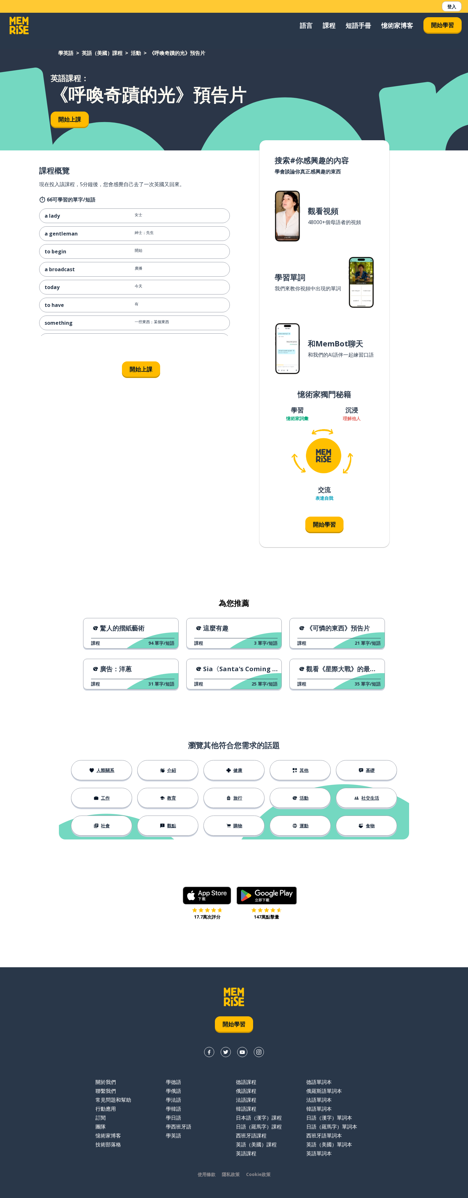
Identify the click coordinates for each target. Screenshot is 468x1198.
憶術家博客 (397, 25)
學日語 (173, 1117)
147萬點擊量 (266, 917)
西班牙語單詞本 (324, 1135)
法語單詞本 (319, 1099)
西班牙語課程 (251, 1135)
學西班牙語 (178, 1126)
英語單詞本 (319, 1153)
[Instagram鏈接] (259, 1052)
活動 (136, 52)
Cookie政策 (258, 1174)
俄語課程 (246, 1090)
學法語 (173, 1099)
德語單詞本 (319, 1081)
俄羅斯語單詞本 (324, 1090)
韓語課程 (246, 1108)
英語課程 (246, 1153)
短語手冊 (358, 25)
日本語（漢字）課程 (259, 1117)
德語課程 (246, 1081)
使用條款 (207, 1174)
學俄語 (173, 1090)
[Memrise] (19, 25)
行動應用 (106, 1108)
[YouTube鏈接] (242, 1052)
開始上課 (69, 119)
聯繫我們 (106, 1090)
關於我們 (106, 1081)
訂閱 (101, 1117)
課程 (329, 25)
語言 (306, 25)
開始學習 (442, 25)
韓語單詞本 (319, 1108)
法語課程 (246, 1099)
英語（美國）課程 (102, 52)
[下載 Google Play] (267, 895)
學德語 (173, 1081)
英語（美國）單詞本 (329, 1144)
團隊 (101, 1126)
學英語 (66, 52)
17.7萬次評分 (207, 917)
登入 (451, 7)
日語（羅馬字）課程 (259, 1126)
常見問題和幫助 (113, 1099)
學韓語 (173, 1108)
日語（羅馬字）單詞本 (331, 1126)
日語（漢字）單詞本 (329, 1117)
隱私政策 (231, 1174)
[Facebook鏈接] (209, 1052)
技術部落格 (108, 1144)
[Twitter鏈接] (226, 1052)
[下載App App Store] (207, 895)
